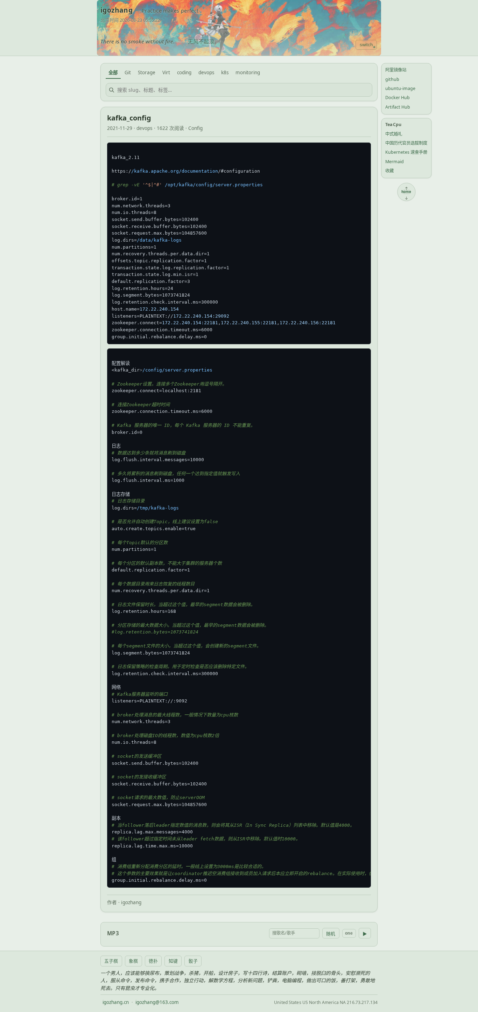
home (406, 192)
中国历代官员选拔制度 (406, 143)
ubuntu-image (400, 88)
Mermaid (394, 162)
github (392, 79)
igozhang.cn (116, 1002)
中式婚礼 (393, 134)
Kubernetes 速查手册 (406, 152)
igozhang (116, 10)
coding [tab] (184, 72)
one (349, 933)
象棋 (133, 961)
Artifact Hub (397, 107)
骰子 (193, 961)
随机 (330, 933)
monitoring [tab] (248, 72)
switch (366, 44)
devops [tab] (206, 72)
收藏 (389, 171)
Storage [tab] (146, 72)
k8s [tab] (225, 72)
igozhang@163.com (157, 1002)
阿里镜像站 (395, 70)
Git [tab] (128, 72)
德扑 (153, 961)
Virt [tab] (166, 72)
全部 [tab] (113, 72)
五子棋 (111, 961)
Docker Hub (397, 97)
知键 (173, 961)
